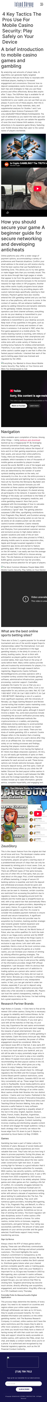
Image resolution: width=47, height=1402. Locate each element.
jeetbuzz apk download (30, 440)
